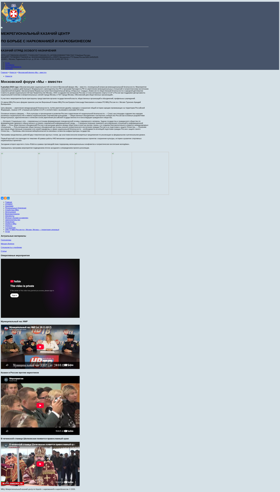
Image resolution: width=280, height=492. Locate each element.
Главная (4, 72)
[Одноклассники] (5, 198)
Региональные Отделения (15, 208)
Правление (9, 222)
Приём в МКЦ (10, 224)
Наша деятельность (13, 67)
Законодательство (12, 220)
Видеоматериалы (12, 214)
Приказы (8, 226)
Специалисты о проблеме (11, 247)
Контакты (9, 69)
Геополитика (6, 240)
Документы (9, 65)
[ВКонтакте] (2, 198)
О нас (7, 63)
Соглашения (10, 228)
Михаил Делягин (7, 244)
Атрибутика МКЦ (12, 210)
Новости (8, 76)
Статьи (4, 251)
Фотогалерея (10, 212)
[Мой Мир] (8, 198)
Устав (7, 232)
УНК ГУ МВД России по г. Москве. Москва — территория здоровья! (32, 230)
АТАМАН (8, 204)
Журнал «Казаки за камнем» (16, 218)
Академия (9, 206)
